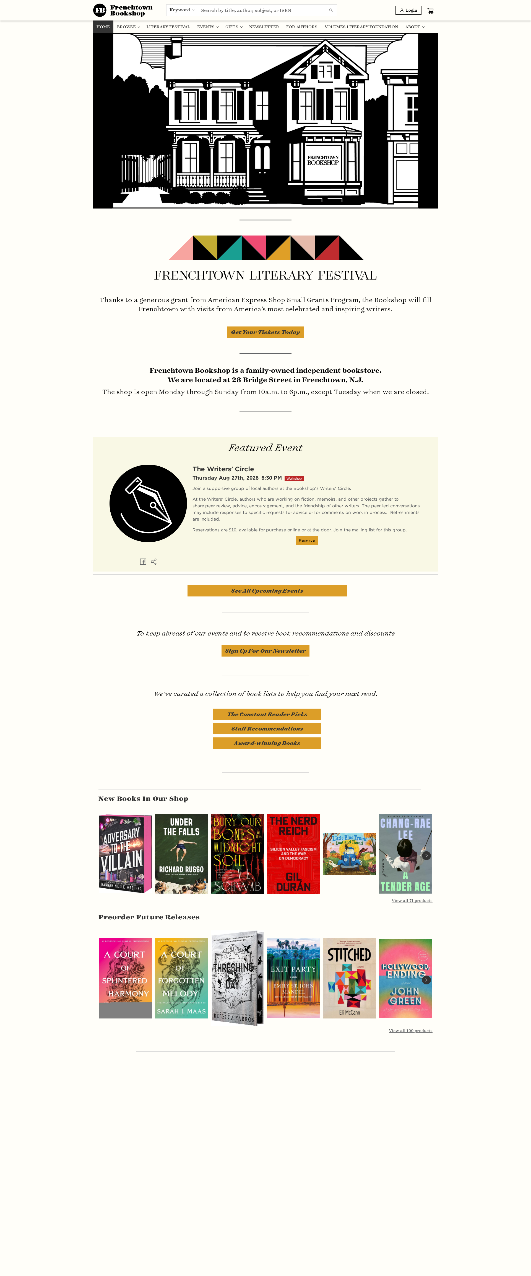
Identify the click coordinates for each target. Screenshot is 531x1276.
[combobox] (182, 10)
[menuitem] (103, 26)
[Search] (331, 10)
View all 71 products (412, 900)
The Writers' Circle (223, 469)
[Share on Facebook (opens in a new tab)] (143, 561)
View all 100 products (411, 1030)
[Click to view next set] (426, 855)
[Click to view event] (148, 503)
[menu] (265, 26)
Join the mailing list (354, 529)
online (293, 529)
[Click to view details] (125, 853)
